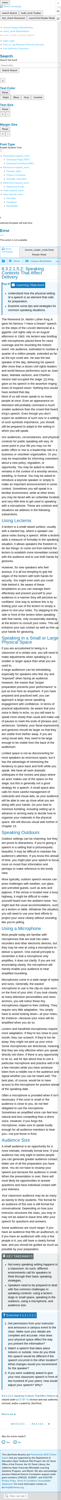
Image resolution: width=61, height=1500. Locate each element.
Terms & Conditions (27, 1480)
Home (16, 261)
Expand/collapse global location (57, 260)
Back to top (7, 1414)
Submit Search (9, 70)
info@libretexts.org (14, 1487)
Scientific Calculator (17, 179)
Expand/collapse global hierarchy (5, 261)
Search (6, 1496)
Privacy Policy (9, 1480)
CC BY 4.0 (24, 1399)
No (19, 1442)
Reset (5, 92)
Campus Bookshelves (41, 261)
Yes (8, 1442)
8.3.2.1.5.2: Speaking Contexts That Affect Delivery (29, 1395)
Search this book (8, 60)
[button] (12, 202)
